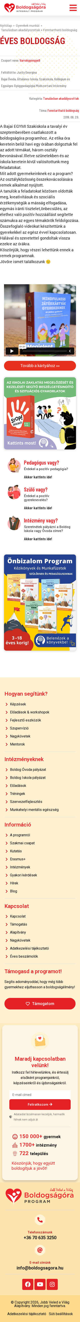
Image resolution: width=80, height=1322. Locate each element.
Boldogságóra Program (25, 7)
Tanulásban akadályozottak (61, 98)
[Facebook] (27, 1284)
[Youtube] (40, 1284)
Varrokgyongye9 (30, 60)
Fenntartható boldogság (63, 110)
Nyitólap (6, 25)
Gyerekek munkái (28, 25)
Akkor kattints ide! (38, 476)
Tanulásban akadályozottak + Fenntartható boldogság (39, 30)
